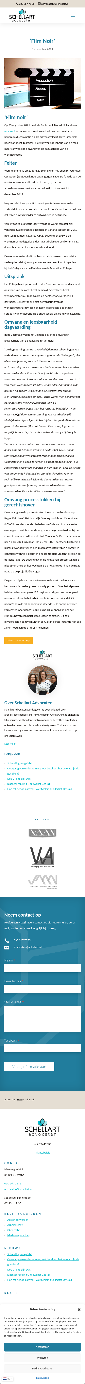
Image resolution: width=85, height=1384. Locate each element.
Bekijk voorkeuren (42, 1368)
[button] (79, 1310)
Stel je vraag (14, 1002)
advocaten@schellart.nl (28, 947)
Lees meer (10, 743)
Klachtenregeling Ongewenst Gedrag (28, 784)
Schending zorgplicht (19, 763)
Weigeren (42, 1357)
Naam (9, 960)
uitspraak (9, 131)
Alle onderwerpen (17, 1220)
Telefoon (11, 1040)
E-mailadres (14, 981)
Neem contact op (18, 640)
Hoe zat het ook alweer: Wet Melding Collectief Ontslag (39, 789)
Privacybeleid (42, 1378)
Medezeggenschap (18, 1235)
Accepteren (42, 1347)
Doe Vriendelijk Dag (18, 778)
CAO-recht (13, 1230)
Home (20, 1100)
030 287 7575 (22, 940)
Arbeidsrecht (15, 1225)
